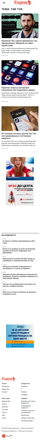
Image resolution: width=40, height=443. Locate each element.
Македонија (6, 401)
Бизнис (4, 404)
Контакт (4, 392)
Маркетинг (5, 389)
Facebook (24, 386)
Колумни (5, 409)
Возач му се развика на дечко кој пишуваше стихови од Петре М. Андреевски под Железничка (19, 251)
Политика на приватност (9, 431)
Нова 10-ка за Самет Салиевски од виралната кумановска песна (19, 293)
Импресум (5, 386)
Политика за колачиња (25, 431)
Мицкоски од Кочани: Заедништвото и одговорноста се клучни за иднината (17, 267)
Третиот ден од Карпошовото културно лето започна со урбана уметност (19, 285)
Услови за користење (27, 428)
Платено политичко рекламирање (28, 411)
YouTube (24, 392)
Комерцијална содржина (26, 407)
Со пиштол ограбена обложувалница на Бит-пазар (19, 242)
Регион (4, 412)
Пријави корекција (27, 418)
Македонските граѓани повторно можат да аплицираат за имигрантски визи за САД (19, 260)
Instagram (24, 395)
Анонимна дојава (27, 421)
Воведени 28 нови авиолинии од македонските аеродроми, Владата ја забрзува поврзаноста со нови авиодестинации (20, 276)
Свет (3, 415)
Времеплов (25, 415)
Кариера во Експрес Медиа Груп (28, 402)
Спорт (4, 418)
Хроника (5, 407)
